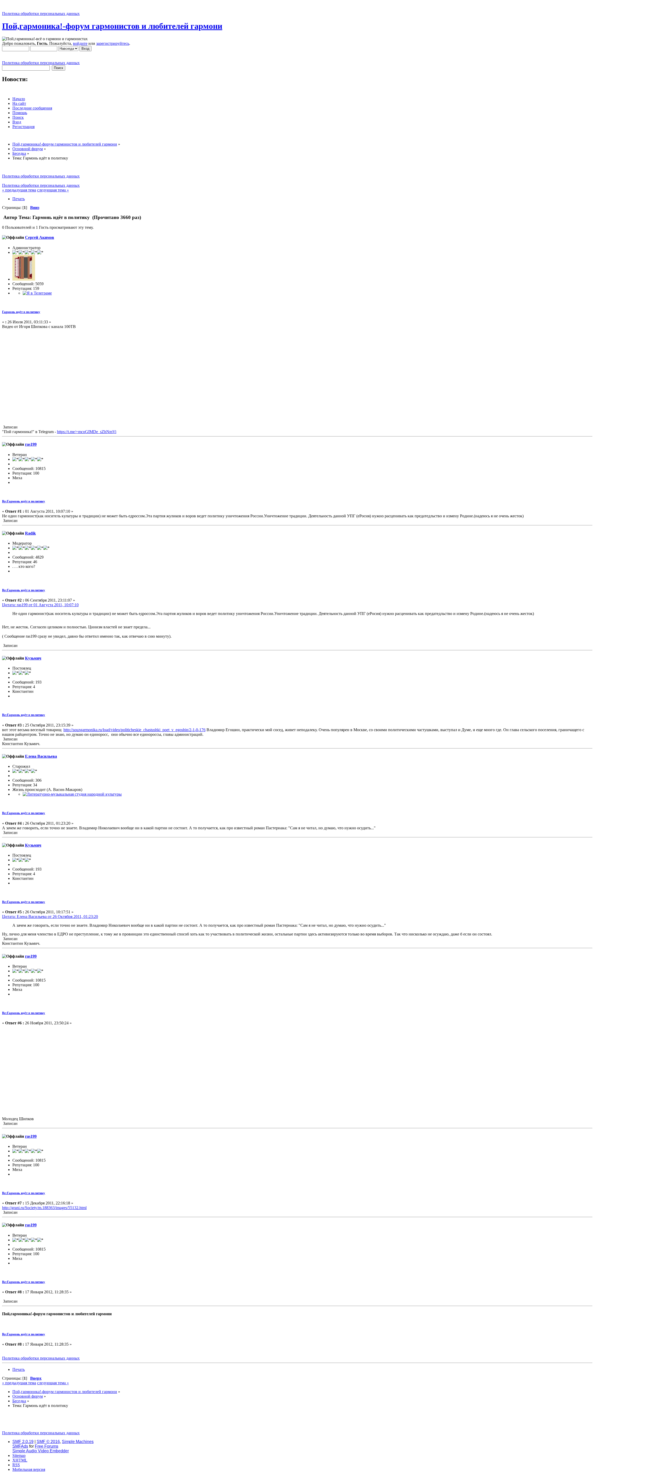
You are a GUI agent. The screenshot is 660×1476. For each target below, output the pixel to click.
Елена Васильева (41, 756)
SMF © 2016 (48, 1441)
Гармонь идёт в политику (21, 312)
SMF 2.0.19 (23, 1441)
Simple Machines (78, 1441)
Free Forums (46, 1446)
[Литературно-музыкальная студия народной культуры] (72, 794)
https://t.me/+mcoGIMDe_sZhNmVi (86, 431)
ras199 (31, 444)
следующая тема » (53, 190)
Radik (30, 533)
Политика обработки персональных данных (41, 13)
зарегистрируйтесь (112, 43)
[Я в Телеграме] (37, 293)
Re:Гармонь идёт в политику (23, 501)
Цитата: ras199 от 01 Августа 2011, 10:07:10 (40, 605)
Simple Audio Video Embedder (40, 1451)
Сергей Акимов (39, 237)
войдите (80, 43)
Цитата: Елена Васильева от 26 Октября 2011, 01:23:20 (50, 916)
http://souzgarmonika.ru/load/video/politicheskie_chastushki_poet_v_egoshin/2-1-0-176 (134, 730)
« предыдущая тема (19, 190)
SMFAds (20, 1446)
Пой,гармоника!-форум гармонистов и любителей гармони (112, 26)
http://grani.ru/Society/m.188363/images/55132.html (44, 1207)
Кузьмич (33, 658)
